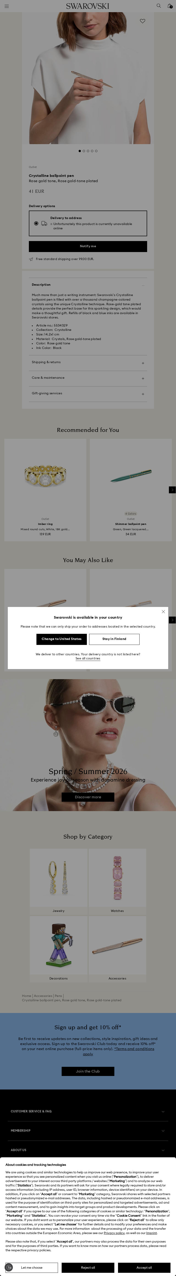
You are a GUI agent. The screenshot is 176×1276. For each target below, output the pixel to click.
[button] (163, 611)
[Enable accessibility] (9, 1267)
